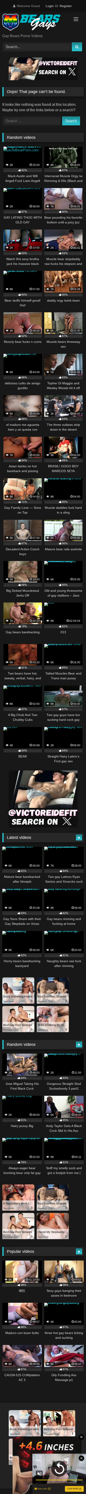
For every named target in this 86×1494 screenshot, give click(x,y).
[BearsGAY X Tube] (35, 23)
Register (66, 6)
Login (50, 6)
